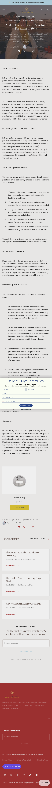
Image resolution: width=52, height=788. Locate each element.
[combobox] (4, 401)
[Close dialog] (50, 379)
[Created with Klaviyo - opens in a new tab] (26, 409)
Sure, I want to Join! (26, 405)
